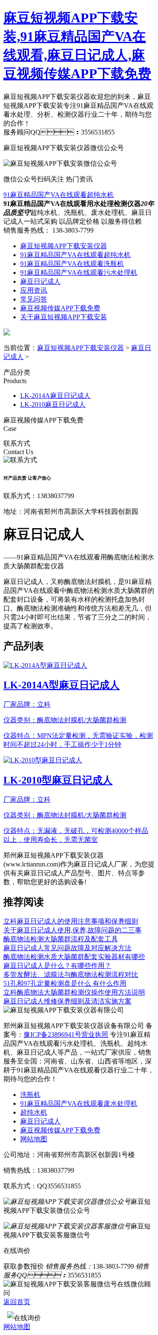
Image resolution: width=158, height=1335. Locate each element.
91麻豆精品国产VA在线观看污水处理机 (78, 272)
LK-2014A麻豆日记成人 (55, 395)
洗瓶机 (30, 1094)
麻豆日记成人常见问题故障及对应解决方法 (67, 947)
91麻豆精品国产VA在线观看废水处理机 (78, 1103)
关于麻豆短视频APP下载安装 (63, 317)
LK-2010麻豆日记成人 (53, 404)
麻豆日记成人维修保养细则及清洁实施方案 (67, 1001)
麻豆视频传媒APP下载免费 (60, 308)
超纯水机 (33, 1112)
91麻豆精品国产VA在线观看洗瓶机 (72, 263)
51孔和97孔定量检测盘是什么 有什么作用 (64, 983)
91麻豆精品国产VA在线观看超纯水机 (58, 194)
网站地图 (33, 1139)
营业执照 (94, 1034)
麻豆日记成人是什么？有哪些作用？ (57, 965)
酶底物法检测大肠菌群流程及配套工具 (60, 939)
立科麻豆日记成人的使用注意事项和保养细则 (70, 921)
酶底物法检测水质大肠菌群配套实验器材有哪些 (74, 956)
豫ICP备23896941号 (52, 1034)
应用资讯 (33, 290)
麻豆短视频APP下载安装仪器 (63, 245)
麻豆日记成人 (40, 281)
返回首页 (16, 1301)
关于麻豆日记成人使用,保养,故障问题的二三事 (72, 930)
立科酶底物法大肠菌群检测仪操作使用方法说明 (74, 992)
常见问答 (33, 299)
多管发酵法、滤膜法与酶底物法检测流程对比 (70, 974)
